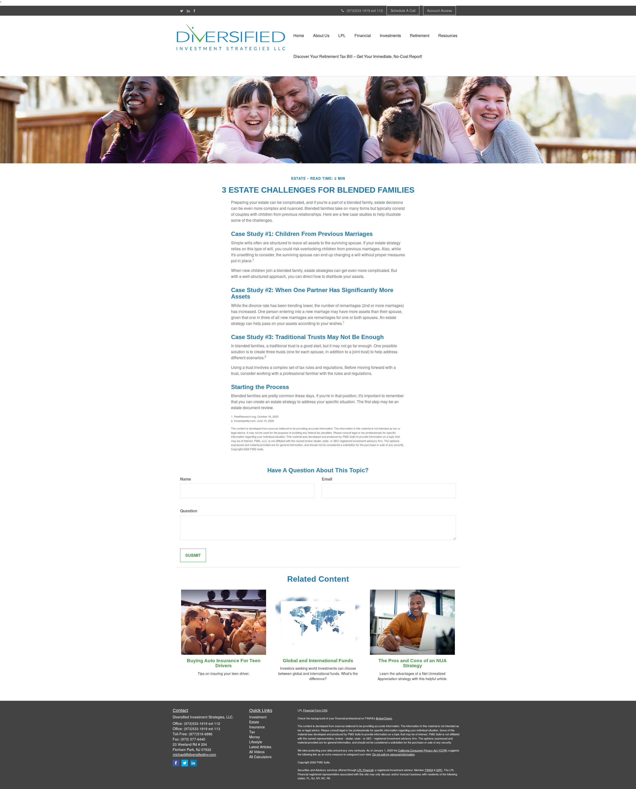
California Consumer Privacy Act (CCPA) (422, 750)
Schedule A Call (403, 10)
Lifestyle (255, 741)
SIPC (439, 770)
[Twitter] (181, 10)
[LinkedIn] (188, 10)
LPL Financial (365, 770)
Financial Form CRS (315, 710)
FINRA (429, 770)
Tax (252, 731)
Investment (258, 716)
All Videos (257, 751)
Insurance (257, 726)
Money (254, 736)
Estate (254, 721)
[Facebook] (194, 10)
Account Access (439, 10)
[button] (321, 35)
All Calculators (260, 756)
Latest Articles (260, 746)
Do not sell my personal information (393, 754)
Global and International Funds (318, 660)
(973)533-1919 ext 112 (365, 10)
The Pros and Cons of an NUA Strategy (412, 663)
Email (327, 479)
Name (185, 479)
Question (188, 511)
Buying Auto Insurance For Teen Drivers (224, 663)
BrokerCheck (384, 718)
